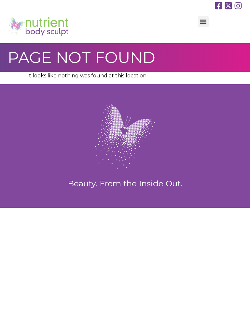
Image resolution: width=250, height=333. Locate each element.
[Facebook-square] (219, 6)
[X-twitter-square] (228, 6)
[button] (203, 21)
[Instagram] (238, 6)
